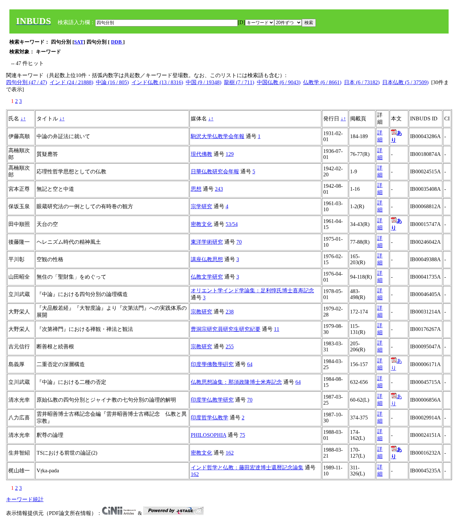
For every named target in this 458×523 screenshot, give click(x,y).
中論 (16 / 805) (112, 82)
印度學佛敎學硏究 (212, 364)
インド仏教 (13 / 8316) (157, 82)
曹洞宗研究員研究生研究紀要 (226, 329)
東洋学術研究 (207, 242)
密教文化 (201, 224)
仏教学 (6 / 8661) (322, 82)
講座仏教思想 (207, 259)
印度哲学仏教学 (209, 417)
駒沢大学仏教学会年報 (217, 136)
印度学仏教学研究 (212, 400)
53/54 (232, 224)
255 (230, 346)
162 (230, 453)
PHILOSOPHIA (208, 435)
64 (249, 364)
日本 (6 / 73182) (362, 82)
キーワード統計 (25, 499)
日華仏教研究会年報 (215, 171)
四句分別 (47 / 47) (26, 82)
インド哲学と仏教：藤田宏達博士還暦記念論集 (247, 467)
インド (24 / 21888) (71, 82)
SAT (78, 42)
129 (230, 154)
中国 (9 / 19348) (203, 82)
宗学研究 (201, 206)
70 (239, 242)
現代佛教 (201, 154)
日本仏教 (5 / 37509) (405, 82)
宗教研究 (201, 311)
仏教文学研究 (207, 277)
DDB (117, 42)
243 (219, 189)
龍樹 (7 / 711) (239, 82)
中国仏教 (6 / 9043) (278, 82)
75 (242, 435)
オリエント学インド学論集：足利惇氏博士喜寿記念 (252, 290)
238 (230, 311)
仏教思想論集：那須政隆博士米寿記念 (236, 382)
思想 (196, 189)
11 (276, 329)
